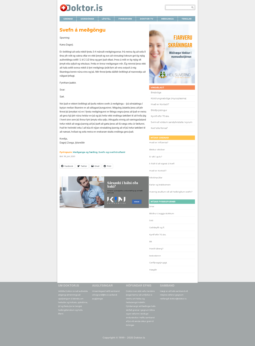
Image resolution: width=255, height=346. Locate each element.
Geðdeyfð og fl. (157, 227)
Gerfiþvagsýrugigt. (158, 262)
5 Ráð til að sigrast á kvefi (162, 163)
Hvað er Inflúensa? (158, 142)
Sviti (151, 220)
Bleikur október (157, 149)
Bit (150, 241)
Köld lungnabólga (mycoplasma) (168, 98)
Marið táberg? (156, 248)
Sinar (151, 206)
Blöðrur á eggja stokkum (161, 213)
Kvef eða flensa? (159, 128)
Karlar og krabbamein (160, 184)
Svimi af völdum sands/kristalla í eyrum (171, 122)
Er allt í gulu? (156, 156)
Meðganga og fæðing (85, 152)
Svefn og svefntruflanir (111, 152)
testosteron (155, 255)
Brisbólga (156, 92)
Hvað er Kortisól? (160, 104)
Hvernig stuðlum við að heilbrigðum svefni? (170, 192)
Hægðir (153, 270)
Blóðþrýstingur (159, 110)
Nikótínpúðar (155, 177)
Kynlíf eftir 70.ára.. (160, 116)
